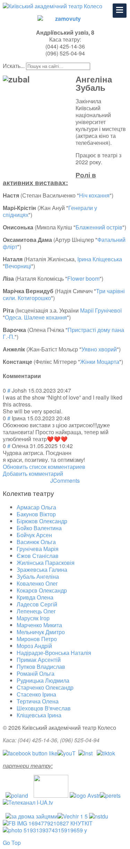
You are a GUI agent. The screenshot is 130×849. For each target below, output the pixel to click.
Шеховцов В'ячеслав (44, 708)
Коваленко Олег (37, 583)
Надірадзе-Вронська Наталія (54, 653)
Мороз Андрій (34, 646)
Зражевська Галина (42, 570)
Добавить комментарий (33, 474)
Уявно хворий (99, 349)
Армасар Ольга (36, 507)
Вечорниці (18, 266)
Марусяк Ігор (33, 618)
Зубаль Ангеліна (38, 576)
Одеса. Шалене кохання (36, 317)
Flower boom (83, 278)
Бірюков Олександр (42, 521)
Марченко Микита (39, 625)
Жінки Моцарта (99, 362)
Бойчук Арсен (34, 535)
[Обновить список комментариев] (43, 376)
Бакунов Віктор (36, 514)
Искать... (14, 66)
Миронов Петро (37, 639)
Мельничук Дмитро (41, 632)
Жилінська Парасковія (46, 563)
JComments (65, 480)
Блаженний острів (99, 227)
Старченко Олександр (45, 687)
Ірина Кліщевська (99, 259)
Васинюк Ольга (36, 542)
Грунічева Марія (38, 549)
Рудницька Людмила (43, 680)
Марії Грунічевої (101, 310)
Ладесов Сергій (37, 604)
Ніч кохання (94, 195)
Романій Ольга (35, 673)
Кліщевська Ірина (39, 715)
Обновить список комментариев (44, 467)
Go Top (12, 843)
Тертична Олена (38, 701)
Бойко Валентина (39, 528)
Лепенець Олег (36, 611)
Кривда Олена (35, 597)
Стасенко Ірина (36, 694)
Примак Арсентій (39, 660)
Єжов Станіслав (38, 556)
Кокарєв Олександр (42, 590)
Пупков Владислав (41, 667)
